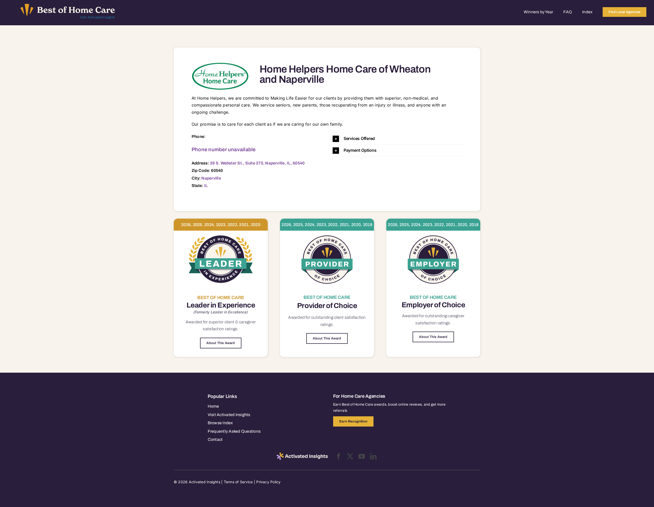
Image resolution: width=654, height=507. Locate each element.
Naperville (211, 178)
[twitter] (350, 456)
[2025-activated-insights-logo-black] (302, 454)
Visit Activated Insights (97, 17)
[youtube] (361, 456)
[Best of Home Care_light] (67, 5)
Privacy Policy (268, 482)
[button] (400, 139)
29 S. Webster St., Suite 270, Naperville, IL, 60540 (257, 163)
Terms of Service (238, 482)
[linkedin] (373, 456)
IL (206, 185)
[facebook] (338, 456)
